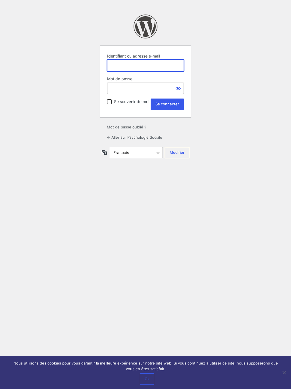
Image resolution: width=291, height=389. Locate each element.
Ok (147, 378)
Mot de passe (119, 78)
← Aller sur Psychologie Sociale (134, 137)
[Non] (284, 372)
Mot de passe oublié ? (126, 127)
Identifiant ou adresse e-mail (133, 56)
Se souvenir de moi (131, 101)
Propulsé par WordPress (145, 26)
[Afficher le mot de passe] (178, 88)
